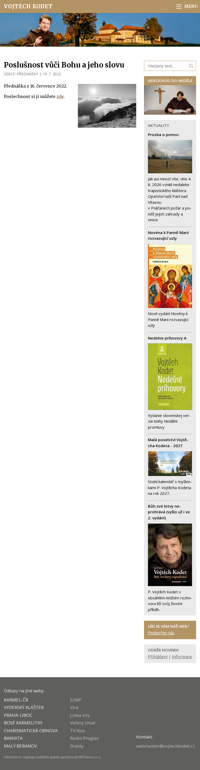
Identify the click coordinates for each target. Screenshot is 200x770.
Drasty (77, 746)
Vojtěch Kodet (28, 6)
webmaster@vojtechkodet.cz (165, 746)
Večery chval (82, 723)
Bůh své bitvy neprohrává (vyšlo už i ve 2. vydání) (169, 511)
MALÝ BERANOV (20, 746)
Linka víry (80, 715)
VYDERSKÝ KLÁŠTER (24, 707)
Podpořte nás (161, 633)
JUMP (76, 700)
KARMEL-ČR (16, 700)
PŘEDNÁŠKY (27, 73)
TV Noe (77, 731)
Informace (182, 657)
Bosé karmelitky (23, 723)
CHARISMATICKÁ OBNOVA (31, 731)
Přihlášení (157, 657)
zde (60, 96)
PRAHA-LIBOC (18, 715)
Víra (74, 707)
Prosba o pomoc (163, 134)
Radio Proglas (84, 738)
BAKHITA (13, 738)
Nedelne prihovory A (167, 338)
